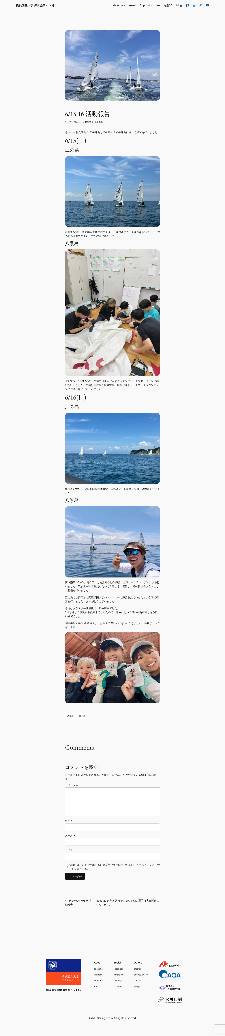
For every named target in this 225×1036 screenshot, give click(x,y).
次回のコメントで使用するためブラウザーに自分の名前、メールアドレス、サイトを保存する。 (114, 866)
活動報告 (99, 122)
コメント (71, 785)
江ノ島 (82, 715)
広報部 (88, 122)
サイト (69, 850)
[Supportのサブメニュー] (151, 5)
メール (70, 835)
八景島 (70, 715)
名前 (69, 820)
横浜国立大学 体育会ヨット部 (35, 5)
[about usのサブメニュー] (125, 5)
